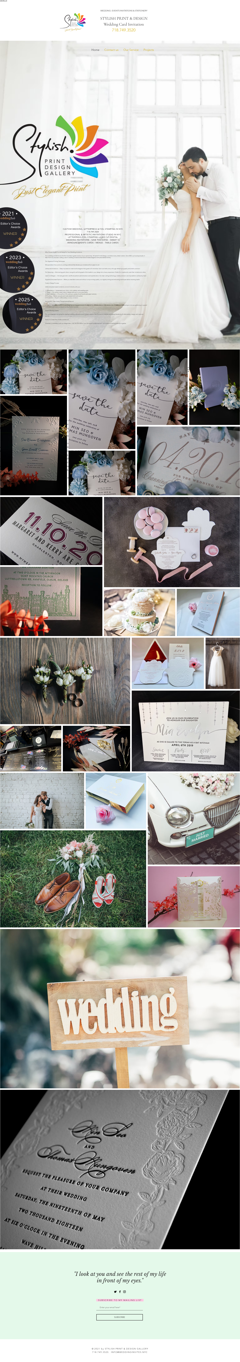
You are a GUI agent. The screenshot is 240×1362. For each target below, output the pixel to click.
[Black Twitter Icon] (115, 1291)
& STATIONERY (140, 10)
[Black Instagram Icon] (124, 1291)
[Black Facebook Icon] (120, 1291)
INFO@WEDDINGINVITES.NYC (129, 1352)
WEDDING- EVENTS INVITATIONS (116, 10)
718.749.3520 (124, 30)
